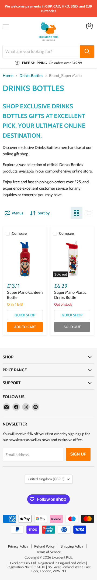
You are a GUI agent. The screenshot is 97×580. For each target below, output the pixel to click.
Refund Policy (44, 546)
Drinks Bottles (31, 76)
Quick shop (25, 315)
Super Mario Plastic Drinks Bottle (70, 295)
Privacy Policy (18, 546)
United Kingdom (46, 479)
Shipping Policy (72, 546)
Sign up (78, 454)
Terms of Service (48, 552)
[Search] (87, 51)
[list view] (88, 213)
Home (8, 76)
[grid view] (76, 213)
